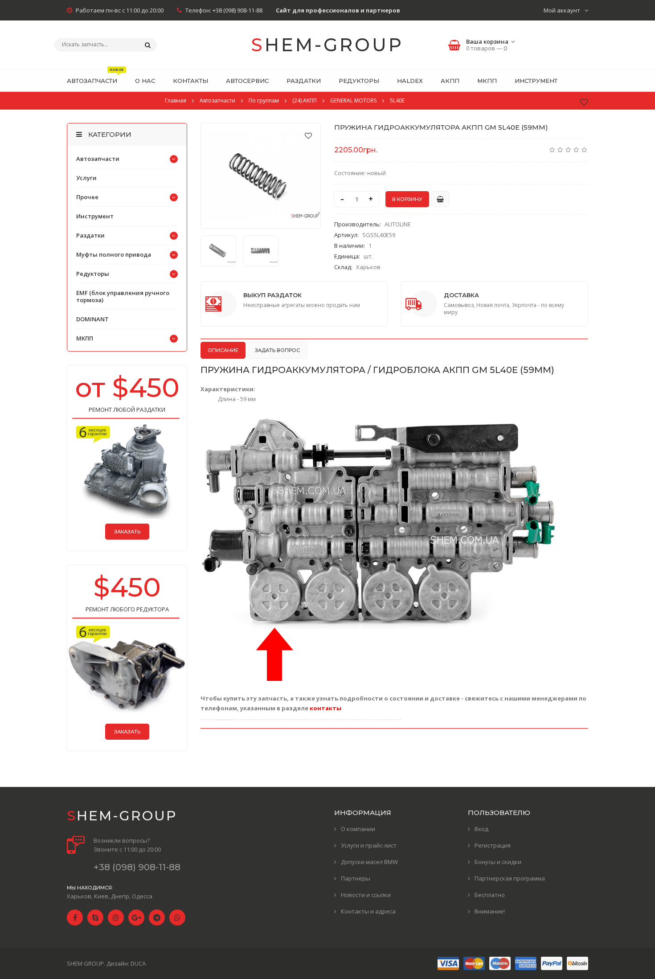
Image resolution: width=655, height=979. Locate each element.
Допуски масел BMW (369, 862)
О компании (358, 829)
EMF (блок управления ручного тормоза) (122, 296)
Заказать (127, 531)
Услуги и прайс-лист (369, 845)
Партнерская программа (510, 878)
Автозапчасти (97, 159)
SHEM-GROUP (327, 45)
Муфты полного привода (113, 254)
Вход (481, 829)
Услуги (86, 178)
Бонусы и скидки (498, 862)
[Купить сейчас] (440, 199)
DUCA (138, 963)
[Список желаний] (584, 102)
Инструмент (95, 216)
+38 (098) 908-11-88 (237, 10)
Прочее (87, 197)
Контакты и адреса (368, 911)
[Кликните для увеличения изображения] (261, 176)
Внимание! (490, 911)
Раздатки (90, 235)
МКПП (84, 338)
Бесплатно (490, 895)
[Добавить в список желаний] (308, 135)
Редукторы (92, 274)
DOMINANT (92, 319)
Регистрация (493, 845)
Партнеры (355, 878)
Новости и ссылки (366, 895)
